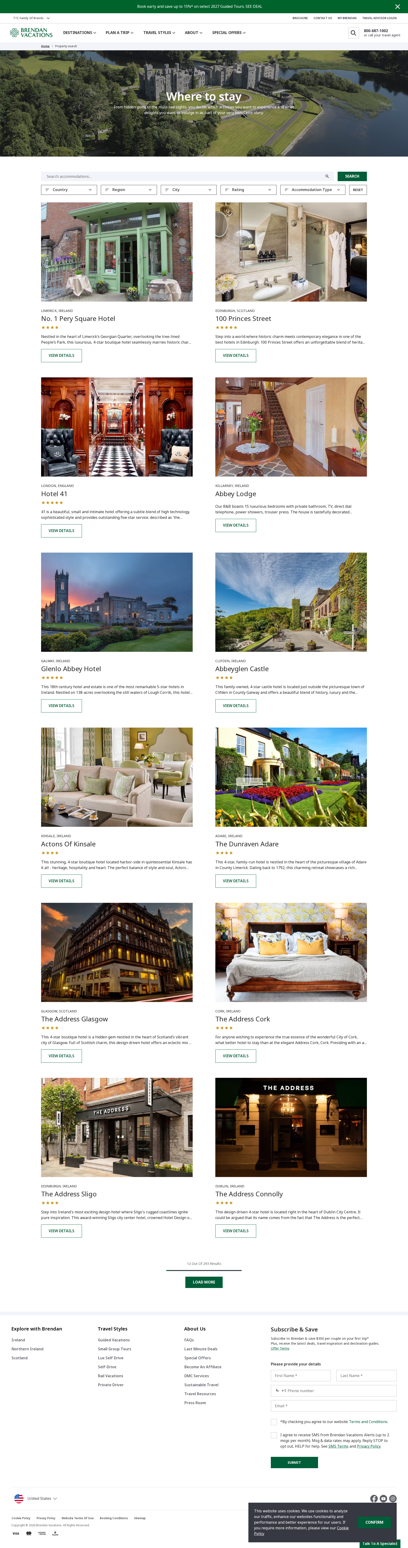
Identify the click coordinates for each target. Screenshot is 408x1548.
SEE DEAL (254, 6)
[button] (36, 1498)
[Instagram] (393, 1498)
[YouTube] (384, 1498)
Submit (294, 1462)
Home (45, 46)
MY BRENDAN (347, 18)
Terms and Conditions (368, 1421)
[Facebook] (375, 1498)
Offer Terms (280, 1348)
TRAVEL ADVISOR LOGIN (379, 18)
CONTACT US (323, 18)
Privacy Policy (368, 1446)
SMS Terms (338, 1446)
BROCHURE (300, 18)
